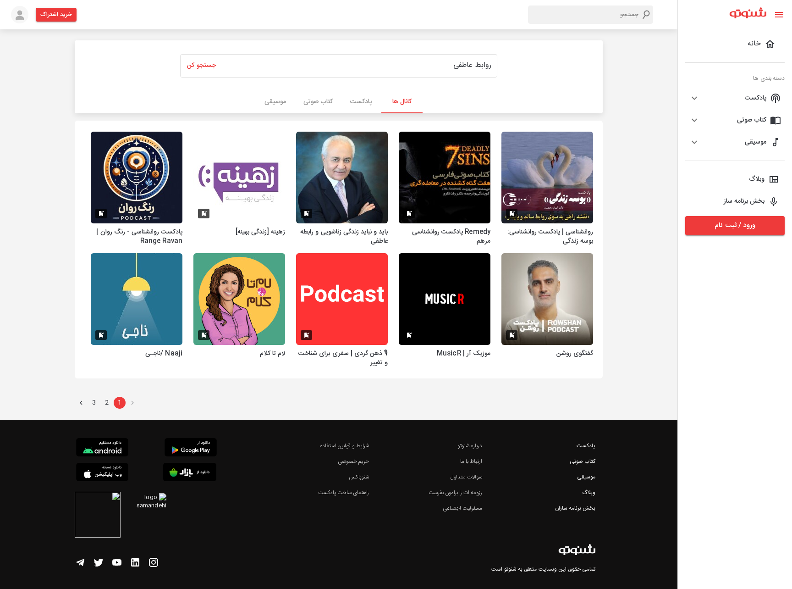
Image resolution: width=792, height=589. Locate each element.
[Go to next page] (81, 403)
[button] (735, 98)
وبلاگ (588, 493)
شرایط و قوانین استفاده (344, 446)
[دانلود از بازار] (189, 473)
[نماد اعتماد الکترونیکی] (98, 516)
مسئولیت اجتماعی (462, 508)
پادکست (586, 446)
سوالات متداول (466, 477)
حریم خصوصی (353, 461)
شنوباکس (359, 477)
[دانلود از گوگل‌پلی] (190, 448)
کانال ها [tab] (402, 101)
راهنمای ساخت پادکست (343, 493)
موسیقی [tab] (275, 101)
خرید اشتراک (56, 15)
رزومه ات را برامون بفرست (456, 493)
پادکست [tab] (361, 101)
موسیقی (586, 477)
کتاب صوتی (582, 461)
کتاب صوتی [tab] (318, 101)
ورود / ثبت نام (735, 225)
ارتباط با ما (471, 461)
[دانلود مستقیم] (102, 448)
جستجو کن (201, 65)
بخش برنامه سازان (575, 508)
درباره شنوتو (469, 446)
